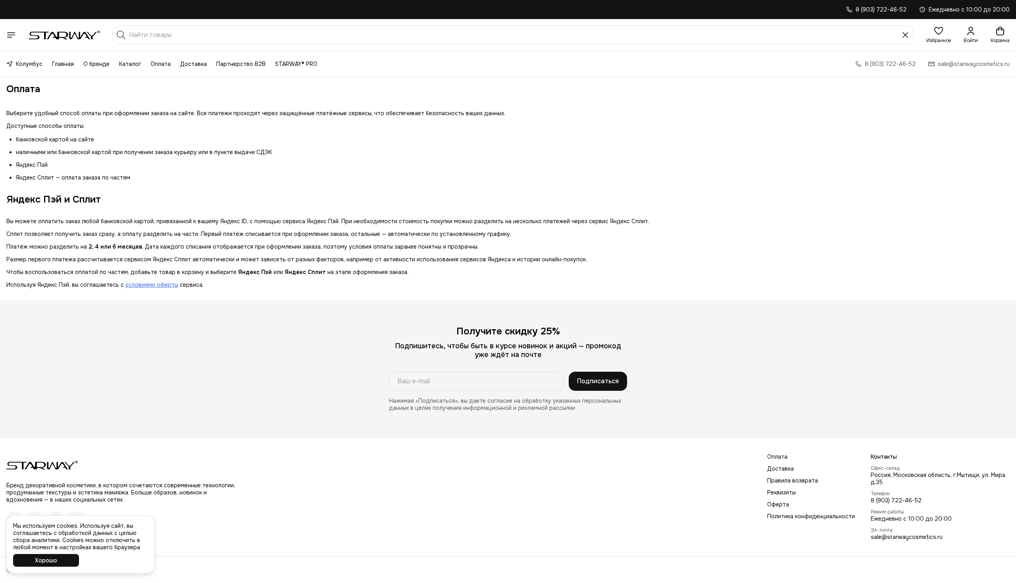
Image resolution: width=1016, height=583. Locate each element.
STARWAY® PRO (296, 64)
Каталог (130, 64)
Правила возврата (792, 480)
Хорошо (46, 560)
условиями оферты (151, 284)
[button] (938, 35)
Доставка (193, 64)
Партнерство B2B (241, 64)
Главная (63, 64)
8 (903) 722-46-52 (896, 500)
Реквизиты (781, 492)
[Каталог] (11, 35)
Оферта (778, 504)
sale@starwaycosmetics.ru (907, 537)
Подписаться (598, 381)
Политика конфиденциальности (811, 516)
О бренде (96, 64)
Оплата (160, 64)
